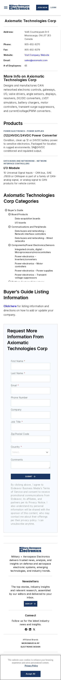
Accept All (30, 674)
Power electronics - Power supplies (24, 131)
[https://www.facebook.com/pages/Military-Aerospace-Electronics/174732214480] (26, 629)
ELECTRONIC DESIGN (30, 647)
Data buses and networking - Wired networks (34, 239)
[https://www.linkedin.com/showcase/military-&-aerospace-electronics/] (30, 629)
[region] (30, 667)
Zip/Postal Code (20, 433)
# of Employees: (12, 65)
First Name (18, 361)
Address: (8, 32)
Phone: (7, 44)
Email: (7, 60)
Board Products (20, 214)
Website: (8, 55)
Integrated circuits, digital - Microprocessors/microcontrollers (33, 251)
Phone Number (19, 397)
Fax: (6, 49)
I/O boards (20, 222)
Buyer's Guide (15, 210)
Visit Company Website (37, 55)
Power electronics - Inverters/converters (26, 258)
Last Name (18, 373)
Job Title (17, 421)
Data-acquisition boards (27, 218)
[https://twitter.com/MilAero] (34, 629)
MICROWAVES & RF (30, 643)
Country (16, 446)
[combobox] (30, 452)
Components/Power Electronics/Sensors (33, 245)
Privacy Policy (31, 666)
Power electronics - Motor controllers (29, 265)
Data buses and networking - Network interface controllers (25, 162)
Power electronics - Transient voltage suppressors (30, 276)
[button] (6, 7)
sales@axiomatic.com (36, 60)
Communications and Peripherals (29, 227)
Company (16, 409)
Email (15, 385)
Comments (17, 459)
